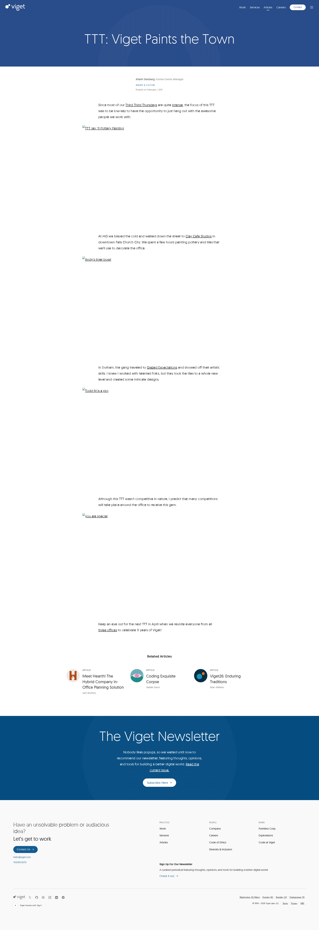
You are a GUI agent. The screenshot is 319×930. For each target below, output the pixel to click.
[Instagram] (50, 897)
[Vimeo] (63, 897)
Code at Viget (267, 842)
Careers (281, 7)
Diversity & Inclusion (220, 849)
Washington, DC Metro (250, 897)
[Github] (37, 897)
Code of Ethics (217, 842)
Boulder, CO (281, 897)
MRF (302, 903)
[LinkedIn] (56, 897)
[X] (30, 897)
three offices (107, 630)
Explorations (266, 835)
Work (242, 7)
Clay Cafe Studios (199, 236)
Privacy (294, 903)
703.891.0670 (19, 862)
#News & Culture (145, 85)
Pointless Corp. (267, 828)
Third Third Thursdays (141, 105)
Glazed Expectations (162, 367)
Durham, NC (268, 897)
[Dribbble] (43, 897)
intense (177, 105)
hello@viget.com (22, 857)
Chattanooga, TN (297, 897)
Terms (285, 903)
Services (255, 7)
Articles (268, 7)
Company (215, 828)
